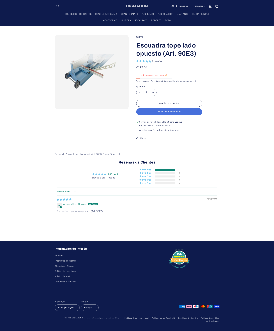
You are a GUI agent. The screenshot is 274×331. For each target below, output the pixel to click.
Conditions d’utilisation (188, 318)
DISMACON (77, 318)
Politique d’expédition (210, 318)
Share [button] (143, 138)
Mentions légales (212, 321)
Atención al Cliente (64, 266)
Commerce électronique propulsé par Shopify (102, 318)
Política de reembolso (65, 271)
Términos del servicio (65, 281)
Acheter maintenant (169, 112)
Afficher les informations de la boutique (159, 130)
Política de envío (63, 276)
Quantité (140, 87)
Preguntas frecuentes (66, 261)
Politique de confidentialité (163, 318)
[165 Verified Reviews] (179, 270)
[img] (64, 199)
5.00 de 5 (112, 174)
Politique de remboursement (136, 318)
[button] (58, 6)
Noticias (59, 256)
